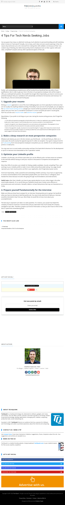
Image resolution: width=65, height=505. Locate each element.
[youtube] (44, 1)
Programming (14, 31)
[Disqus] (32, 252)
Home (2, 31)
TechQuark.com (39, 443)
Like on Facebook (7, 459)
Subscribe (32, 309)
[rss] (49, 1)
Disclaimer (29, 498)
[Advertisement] (32, 19)
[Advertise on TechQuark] (32, 487)
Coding (7, 31)
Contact (34, 498)
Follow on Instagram (9, 467)
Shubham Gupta (39, 501)
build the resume (32, 112)
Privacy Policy (22, 498)
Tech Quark (16, 493)
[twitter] (41, 1)
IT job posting (7, 143)
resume (9, 105)
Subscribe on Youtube (9, 472)
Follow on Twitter (8, 463)
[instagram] (47, 1)
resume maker (19, 112)
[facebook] (39, 1)
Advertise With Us (41, 498)
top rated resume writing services (13, 108)
